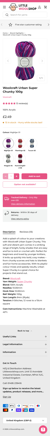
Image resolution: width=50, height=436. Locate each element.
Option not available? (25, 184)
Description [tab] (9, 231)
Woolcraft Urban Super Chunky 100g (17, 35)
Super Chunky (24, 281)
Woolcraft (7, 97)
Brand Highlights (17, 33)
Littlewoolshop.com (16, 429)
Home (5, 33)
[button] (45, 7)
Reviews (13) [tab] (26, 231)
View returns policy (20, 219)
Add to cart (34, 176)
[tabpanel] (25, 275)
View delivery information (23, 204)
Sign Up (7, 396)
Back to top (24, 331)
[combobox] (25, 15)
